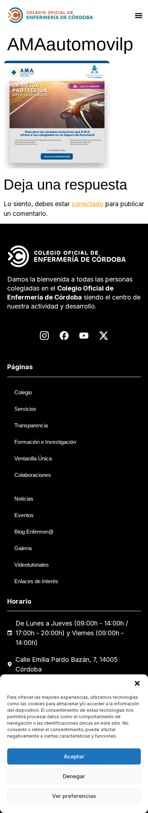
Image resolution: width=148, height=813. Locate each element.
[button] (137, 683)
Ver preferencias (74, 796)
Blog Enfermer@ (34, 532)
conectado (87, 204)
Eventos (24, 515)
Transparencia (31, 425)
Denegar (74, 776)
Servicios (25, 409)
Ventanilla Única (33, 458)
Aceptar (74, 756)
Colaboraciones (32, 475)
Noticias (23, 499)
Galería (23, 548)
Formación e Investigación (45, 442)
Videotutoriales (31, 565)
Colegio (23, 392)
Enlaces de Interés (36, 581)
